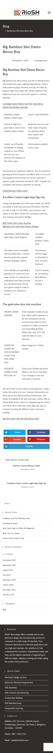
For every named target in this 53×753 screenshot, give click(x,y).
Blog (4, 610)
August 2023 (8, 570)
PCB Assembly (11, 688)
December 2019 (9, 590)
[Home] (3, 31)
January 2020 (8, 585)
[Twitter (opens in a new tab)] (22, 3)
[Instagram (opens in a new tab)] (27, 3)
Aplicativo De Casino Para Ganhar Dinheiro (21, 227)
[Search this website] (26, 503)
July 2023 (7, 575)
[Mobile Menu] (49, 13)
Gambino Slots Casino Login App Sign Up (26, 483)
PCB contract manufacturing (17, 693)
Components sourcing (14, 708)
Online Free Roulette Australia (15, 107)
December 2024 (9, 560)
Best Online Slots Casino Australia (17, 223)
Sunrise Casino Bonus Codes (26, 466)
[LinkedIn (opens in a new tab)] (30, 3)
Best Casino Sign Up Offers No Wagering (18, 528)
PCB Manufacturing (13, 703)
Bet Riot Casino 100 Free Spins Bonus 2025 (21, 419)
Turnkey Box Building (13, 698)
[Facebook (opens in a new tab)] (24, 3)
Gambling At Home (10, 523)
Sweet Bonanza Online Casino (15, 191)
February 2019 (8, 595)
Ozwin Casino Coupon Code (13, 538)
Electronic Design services (15, 677)
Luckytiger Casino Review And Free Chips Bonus (23, 104)
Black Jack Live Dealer (11, 533)
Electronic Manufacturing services (19, 683)
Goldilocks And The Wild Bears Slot (16, 518)
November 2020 (9, 580)
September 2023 (9, 565)
